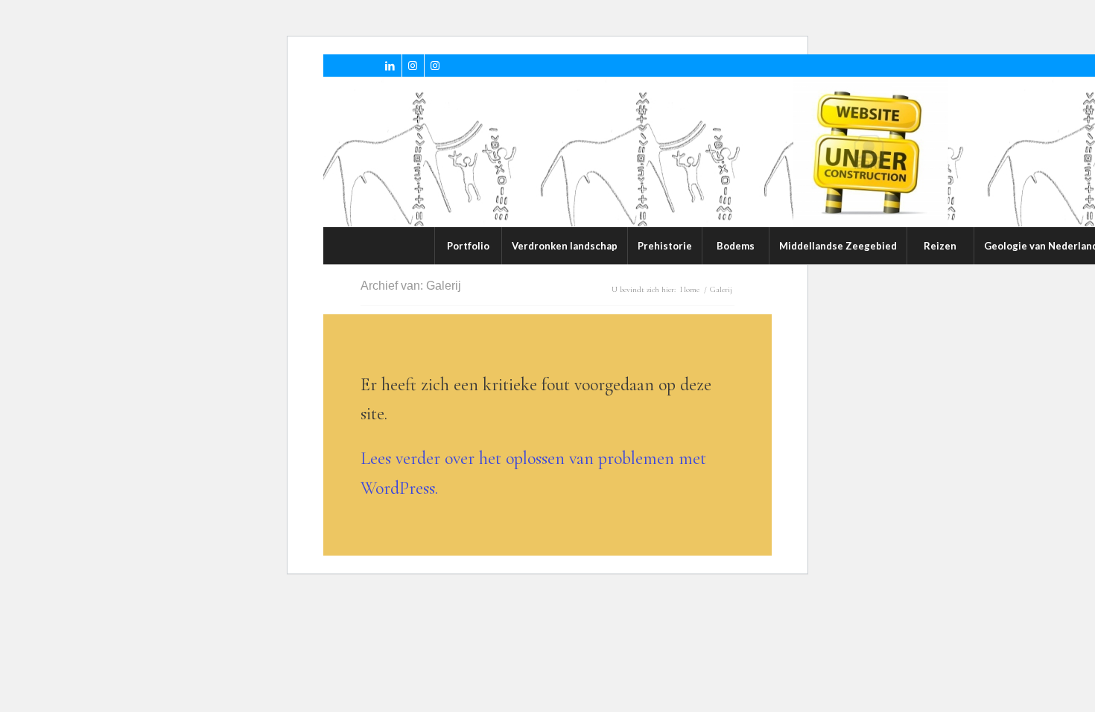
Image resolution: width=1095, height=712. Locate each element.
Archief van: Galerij (411, 285)
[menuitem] (467, 245)
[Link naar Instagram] (413, 65)
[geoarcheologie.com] (870, 151)
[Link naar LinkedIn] (391, 65)
